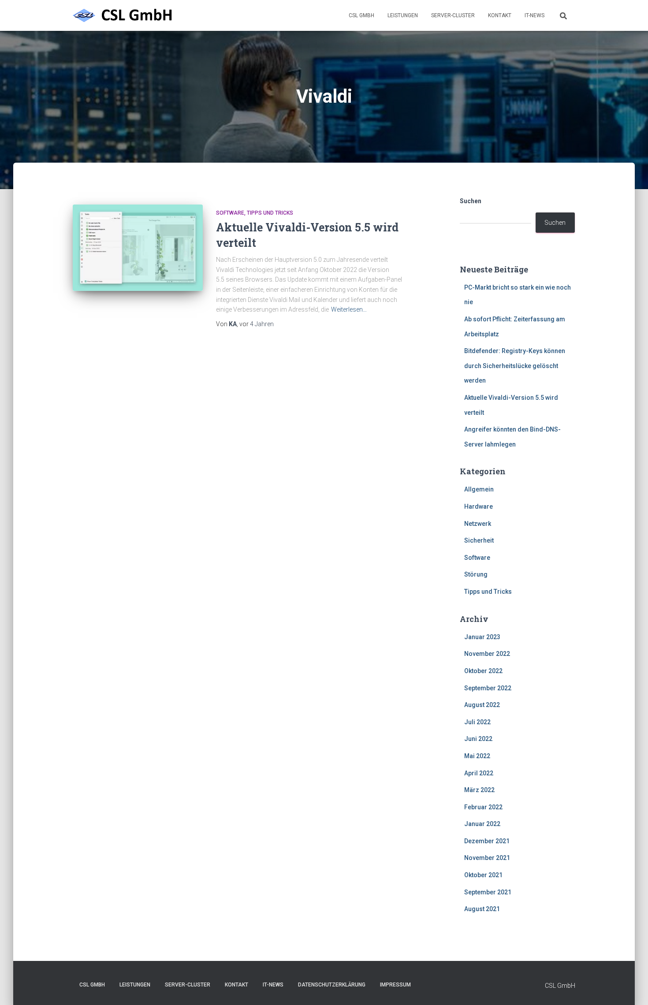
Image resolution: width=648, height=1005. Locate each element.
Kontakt (499, 15)
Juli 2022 (477, 722)
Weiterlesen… (349, 309)
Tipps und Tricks (270, 213)
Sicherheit (479, 540)
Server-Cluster (453, 15)
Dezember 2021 (487, 841)
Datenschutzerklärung (331, 985)
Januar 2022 (482, 823)
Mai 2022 (477, 755)
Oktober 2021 (483, 874)
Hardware (478, 506)
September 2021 (487, 892)
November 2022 (487, 653)
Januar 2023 (482, 636)
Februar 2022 (483, 807)
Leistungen (402, 15)
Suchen (470, 201)
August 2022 (482, 704)
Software (230, 213)
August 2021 (482, 908)
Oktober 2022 (483, 670)
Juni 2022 (478, 738)
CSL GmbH (361, 15)
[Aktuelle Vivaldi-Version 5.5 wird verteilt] (138, 248)
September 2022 (487, 688)
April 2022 (478, 773)
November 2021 (487, 857)
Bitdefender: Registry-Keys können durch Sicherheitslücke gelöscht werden (514, 365)
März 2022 (479, 789)
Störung (476, 574)
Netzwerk (477, 523)
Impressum (395, 985)
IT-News (534, 15)
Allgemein (479, 489)
